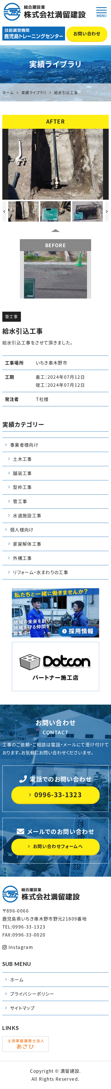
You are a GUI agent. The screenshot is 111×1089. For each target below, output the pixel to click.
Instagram (21, 947)
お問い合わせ (86, 33)
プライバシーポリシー (32, 993)
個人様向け (22, 529)
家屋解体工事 (27, 544)
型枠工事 (22, 487)
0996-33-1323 (58, 794)
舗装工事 (22, 473)
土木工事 (22, 459)
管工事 (11, 316)
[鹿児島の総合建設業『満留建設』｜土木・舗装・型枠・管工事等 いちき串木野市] (44, 8)
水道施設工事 (27, 515)
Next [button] (107, 211)
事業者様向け (24, 444)
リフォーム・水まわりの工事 (40, 572)
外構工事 (22, 558)
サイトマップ (22, 1008)
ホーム (17, 979)
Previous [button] (4, 211)
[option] (55, 164)
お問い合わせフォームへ (58, 846)
